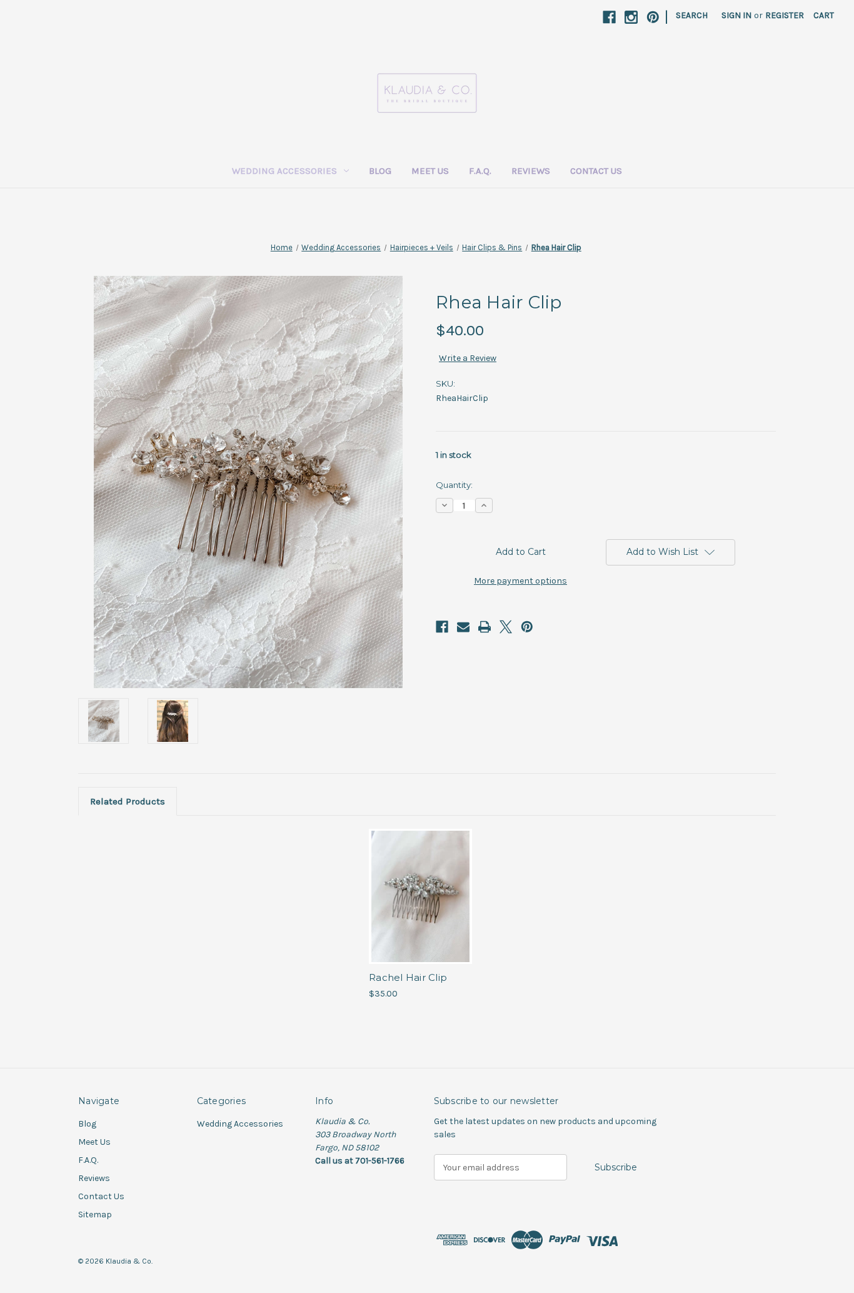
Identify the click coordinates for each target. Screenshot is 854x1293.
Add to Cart (420, 908)
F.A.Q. (480, 170)
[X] (506, 627)
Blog (380, 170)
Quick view (419, 886)
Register (784, 15)
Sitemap (95, 1214)
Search (692, 15)
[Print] (484, 627)
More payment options (520, 581)
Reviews (530, 170)
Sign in (736, 15)
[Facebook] (609, 17)
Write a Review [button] (467, 358)
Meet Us (430, 170)
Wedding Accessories (284, 170)
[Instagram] (631, 17)
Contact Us (596, 170)
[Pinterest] (653, 17)
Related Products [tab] (127, 801)
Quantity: (454, 485)
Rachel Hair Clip (408, 977)
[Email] (463, 627)
